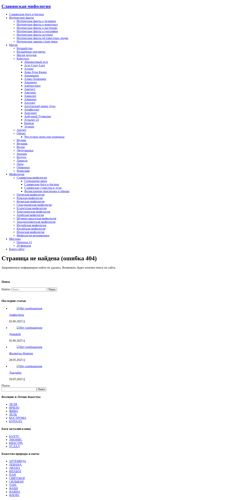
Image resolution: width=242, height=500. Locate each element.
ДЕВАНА (15, 464)
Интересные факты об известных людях (42, 38)
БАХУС (14, 436)
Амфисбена (16, 314)
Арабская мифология (30, 215)
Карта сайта (16, 249)
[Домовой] (29, 327)
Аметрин (30, 92)
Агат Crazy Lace (34, 65)
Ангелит (29, 102)
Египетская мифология (32, 208)
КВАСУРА (16, 443)
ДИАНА (14, 468)
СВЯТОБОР (17, 478)
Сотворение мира (35, 181)
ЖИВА (13, 411)
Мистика (15, 238)
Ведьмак (22, 143)
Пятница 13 (24, 242)
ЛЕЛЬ (13, 414)
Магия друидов (26, 55)
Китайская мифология (31, 228)
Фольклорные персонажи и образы (46, 191)
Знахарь (22, 153)
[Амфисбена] (29, 308)
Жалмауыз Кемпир (21, 353)
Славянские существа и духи (43, 187)
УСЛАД (14, 446)
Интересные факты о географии (37, 31)
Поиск (6, 385)
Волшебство (25, 48)
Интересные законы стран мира (37, 41)
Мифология (16, 174)
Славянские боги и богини (26, 14)
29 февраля (24, 245)
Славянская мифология (32, 177)
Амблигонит (32, 85)
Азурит (29, 68)
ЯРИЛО (14, 407)
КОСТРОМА (17, 417)
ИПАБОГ (15, 471)
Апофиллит (31, 109)
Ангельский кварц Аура (39, 106)
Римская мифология (30, 198)
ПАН (12, 474)
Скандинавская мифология (34, 204)
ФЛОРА (14, 495)
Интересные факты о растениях (37, 27)
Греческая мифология (30, 194)
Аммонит (30, 99)
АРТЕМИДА (17, 461)
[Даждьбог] (29, 366)
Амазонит (30, 82)
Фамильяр (23, 170)
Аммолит (30, 96)
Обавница (23, 167)
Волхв (21, 147)
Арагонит (30, 113)
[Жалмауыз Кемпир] (29, 347)
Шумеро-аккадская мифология (36, 218)
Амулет (21, 130)
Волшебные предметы (31, 51)
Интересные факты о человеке (36, 21)
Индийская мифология (31, 225)
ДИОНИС (15, 439)
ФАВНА (14, 491)
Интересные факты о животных (37, 24)
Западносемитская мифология (36, 221)
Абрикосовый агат (36, 62)
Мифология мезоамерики (33, 235)
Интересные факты (21, 17)
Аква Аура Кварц (35, 72)
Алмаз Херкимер (35, 79)
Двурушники (25, 150)
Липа (20, 164)
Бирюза (29, 123)
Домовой (15, 334)
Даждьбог (15, 372)
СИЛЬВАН (16, 481)
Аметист (29, 89)
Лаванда (22, 160)
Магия (13, 45)
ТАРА (13, 485)
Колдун (21, 157)
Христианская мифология (33, 211)
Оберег (21, 133)
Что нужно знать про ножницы (44, 136)
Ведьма (21, 140)
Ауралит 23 (31, 119)
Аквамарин (31, 75)
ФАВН (13, 488)
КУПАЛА (15, 421)
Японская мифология (30, 232)
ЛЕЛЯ (13, 404)
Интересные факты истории (35, 34)
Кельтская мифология (30, 201)
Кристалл (23, 58)
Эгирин (29, 126)
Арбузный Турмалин (37, 116)
